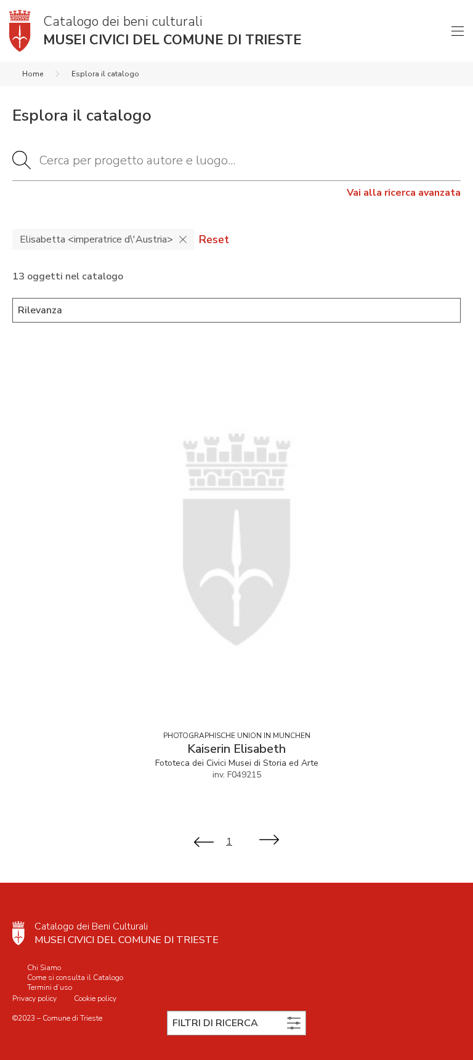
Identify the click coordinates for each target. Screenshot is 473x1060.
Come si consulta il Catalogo (75, 977)
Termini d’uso (49, 987)
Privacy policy (34, 998)
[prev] (204, 841)
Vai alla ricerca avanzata (404, 192)
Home (32, 74)
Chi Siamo (44, 968)
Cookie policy (95, 998)
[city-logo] (18, 933)
